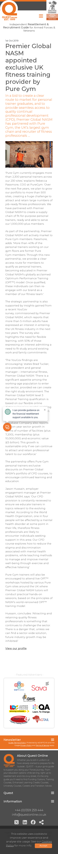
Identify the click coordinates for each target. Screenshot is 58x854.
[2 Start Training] (19, 720)
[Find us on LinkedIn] (25, 822)
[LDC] (19, 708)
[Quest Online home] (9, 10)
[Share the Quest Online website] (41, 822)
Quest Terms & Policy (17, 743)
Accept (43, 845)
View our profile (16, 648)
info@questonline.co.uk (29, 814)
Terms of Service (42, 745)
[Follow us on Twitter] (16, 822)
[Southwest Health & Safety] (19, 686)
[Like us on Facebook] (33, 822)
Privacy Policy (26, 745)
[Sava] (40, 686)
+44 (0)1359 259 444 (29, 810)
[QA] (41, 708)
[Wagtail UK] (40, 720)
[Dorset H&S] (29, 697)
